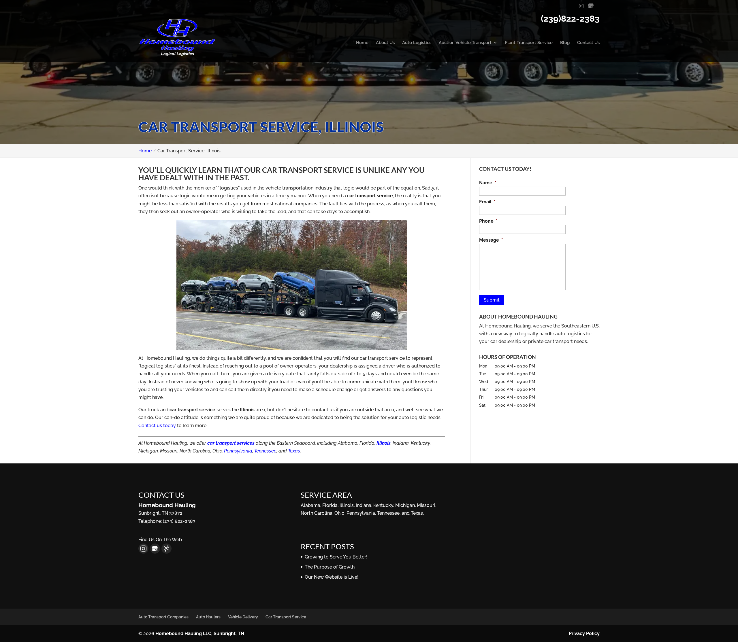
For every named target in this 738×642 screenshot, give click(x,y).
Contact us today (157, 425)
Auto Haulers (208, 617)
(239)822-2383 (570, 19)
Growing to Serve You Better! (336, 557)
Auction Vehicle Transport (465, 43)
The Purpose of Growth (330, 567)
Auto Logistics (416, 43)
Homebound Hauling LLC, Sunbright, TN (199, 633)
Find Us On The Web (160, 539)
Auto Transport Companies (163, 617)
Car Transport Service (286, 617)
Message (491, 240)
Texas (294, 451)
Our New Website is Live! (331, 577)
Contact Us (588, 43)
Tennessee (265, 451)
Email (487, 201)
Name (487, 182)
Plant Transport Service (529, 43)
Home (362, 43)
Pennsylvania (238, 451)
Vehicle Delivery (243, 617)
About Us (385, 43)
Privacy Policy (584, 633)
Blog (565, 43)
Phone (488, 221)
